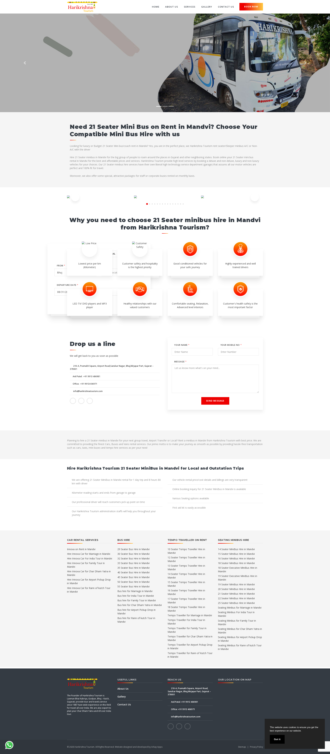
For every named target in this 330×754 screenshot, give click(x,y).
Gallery (206, 6)
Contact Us (226, 6)
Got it (277, 739)
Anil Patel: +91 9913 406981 (86, 376)
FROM (61, 265)
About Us (171, 6)
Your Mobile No (231, 345)
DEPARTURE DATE (67, 285)
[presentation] (75, 197)
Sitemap (242, 746)
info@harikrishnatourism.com (88, 391)
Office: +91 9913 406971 (182, 709)
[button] (25, 63)
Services (189, 6)
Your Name (182, 345)
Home (155, 6)
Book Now (251, 6)
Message (180, 361)
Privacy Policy (256, 746)
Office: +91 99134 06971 (85, 383)
